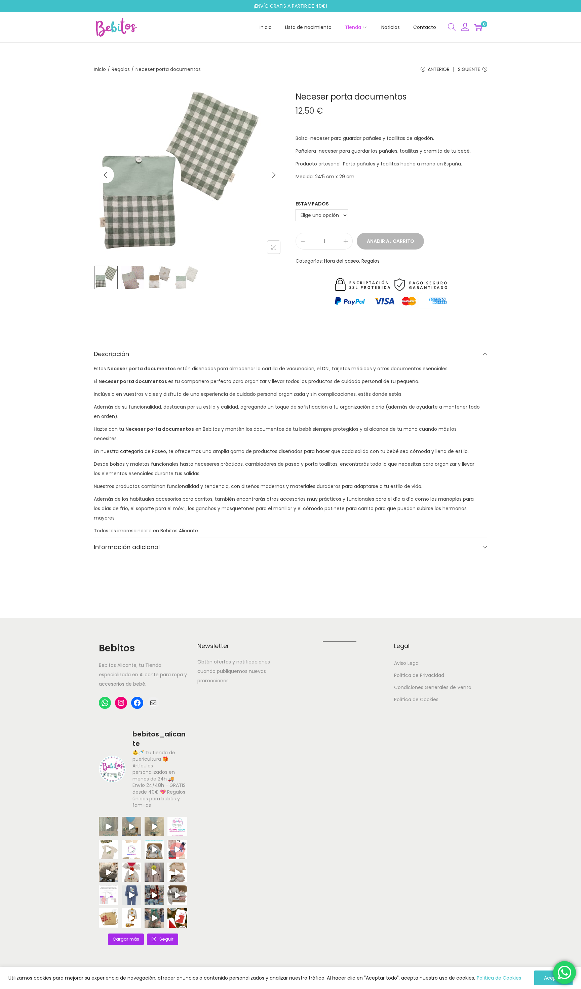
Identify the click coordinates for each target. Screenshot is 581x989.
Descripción (111, 354)
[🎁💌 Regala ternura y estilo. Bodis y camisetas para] (131, 849)
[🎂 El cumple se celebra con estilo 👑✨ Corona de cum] (108, 849)
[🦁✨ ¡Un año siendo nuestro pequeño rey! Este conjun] (131, 918)
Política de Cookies (499, 978)
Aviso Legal (407, 663)
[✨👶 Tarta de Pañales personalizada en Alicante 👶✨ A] (154, 918)
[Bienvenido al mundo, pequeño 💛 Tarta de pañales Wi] (131, 872)
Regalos (121, 69)
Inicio (100, 69)
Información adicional (127, 547)
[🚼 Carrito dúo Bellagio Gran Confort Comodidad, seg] (108, 872)
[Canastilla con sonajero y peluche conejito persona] (177, 895)
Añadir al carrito (390, 241)
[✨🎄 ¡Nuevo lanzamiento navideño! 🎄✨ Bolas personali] (177, 918)
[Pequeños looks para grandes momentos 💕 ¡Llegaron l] (131, 895)
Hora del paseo (341, 261)
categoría (131, 451)
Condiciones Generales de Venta (432, 687)
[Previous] (105, 174)
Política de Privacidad (419, 675)
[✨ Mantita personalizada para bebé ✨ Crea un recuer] (108, 826)
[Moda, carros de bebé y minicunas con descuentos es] (154, 872)
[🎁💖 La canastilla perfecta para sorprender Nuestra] (154, 849)
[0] (478, 27)
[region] (290, 978)
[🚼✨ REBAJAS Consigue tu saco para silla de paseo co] (177, 849)
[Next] (273, 174)
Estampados (312, 203)
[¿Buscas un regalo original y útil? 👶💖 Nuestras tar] (154, 826)
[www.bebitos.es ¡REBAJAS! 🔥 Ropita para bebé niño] (108, 895)
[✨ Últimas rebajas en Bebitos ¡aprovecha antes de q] (177, 826)
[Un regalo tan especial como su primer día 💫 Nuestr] (177, 872)
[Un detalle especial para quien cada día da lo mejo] (108, 918)
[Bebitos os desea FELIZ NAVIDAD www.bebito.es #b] (154, 895)
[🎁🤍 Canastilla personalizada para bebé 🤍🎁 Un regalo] (131, 826)
